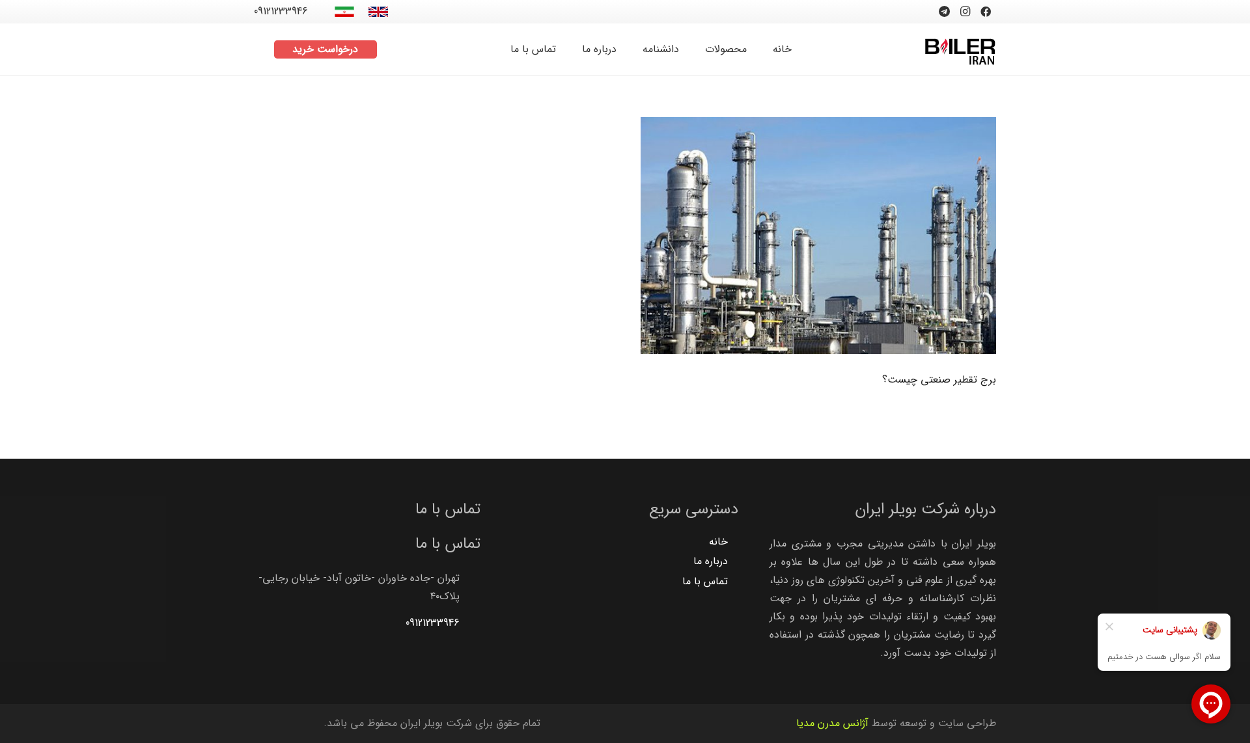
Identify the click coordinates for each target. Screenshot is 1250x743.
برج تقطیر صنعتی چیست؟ (939, 380)
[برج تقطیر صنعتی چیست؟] (818, 235)
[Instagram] (964, 11)
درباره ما (710, 561)
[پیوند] (378, 12)
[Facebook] (985, 11)
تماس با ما (705, 581)
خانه (718, 542)
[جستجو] (261, 49)
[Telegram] (944, 11)
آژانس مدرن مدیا (832, 723)
